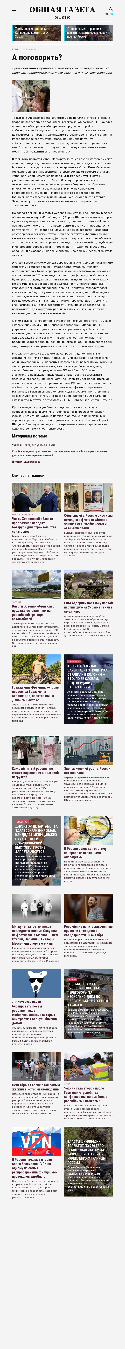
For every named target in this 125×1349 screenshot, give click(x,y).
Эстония (16, 602)
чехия (67, 1084)
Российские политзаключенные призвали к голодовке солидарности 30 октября (88, 931)
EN (111, 14)
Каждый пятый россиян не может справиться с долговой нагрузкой (35, 772)
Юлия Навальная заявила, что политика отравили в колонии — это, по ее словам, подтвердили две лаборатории (87, 676)
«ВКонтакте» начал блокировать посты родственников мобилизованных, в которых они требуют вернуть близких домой (34, 1012)
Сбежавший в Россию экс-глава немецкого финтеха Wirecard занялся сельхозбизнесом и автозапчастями (88, 521)
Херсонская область (22, 514)
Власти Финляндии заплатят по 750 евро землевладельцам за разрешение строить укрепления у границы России (86, 1152)
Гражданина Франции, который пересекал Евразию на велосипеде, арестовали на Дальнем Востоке (36, 693)
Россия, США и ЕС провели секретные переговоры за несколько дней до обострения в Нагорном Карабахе (87, 994)
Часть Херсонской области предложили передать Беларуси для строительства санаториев (34, 525)
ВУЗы (15, 49)
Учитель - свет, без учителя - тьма (33, 445)
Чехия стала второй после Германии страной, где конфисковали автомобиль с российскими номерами (85, 1094)
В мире (72, 979)
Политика (74, 661)
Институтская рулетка (26, 461)
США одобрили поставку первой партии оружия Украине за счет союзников (88, 607)
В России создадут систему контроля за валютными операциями (85, 853)
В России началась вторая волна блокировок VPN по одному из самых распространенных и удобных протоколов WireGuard (34, 1168)
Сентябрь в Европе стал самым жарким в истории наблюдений (36, 1087)
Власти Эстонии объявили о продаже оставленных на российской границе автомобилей (33, 612)
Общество (62, 17)
